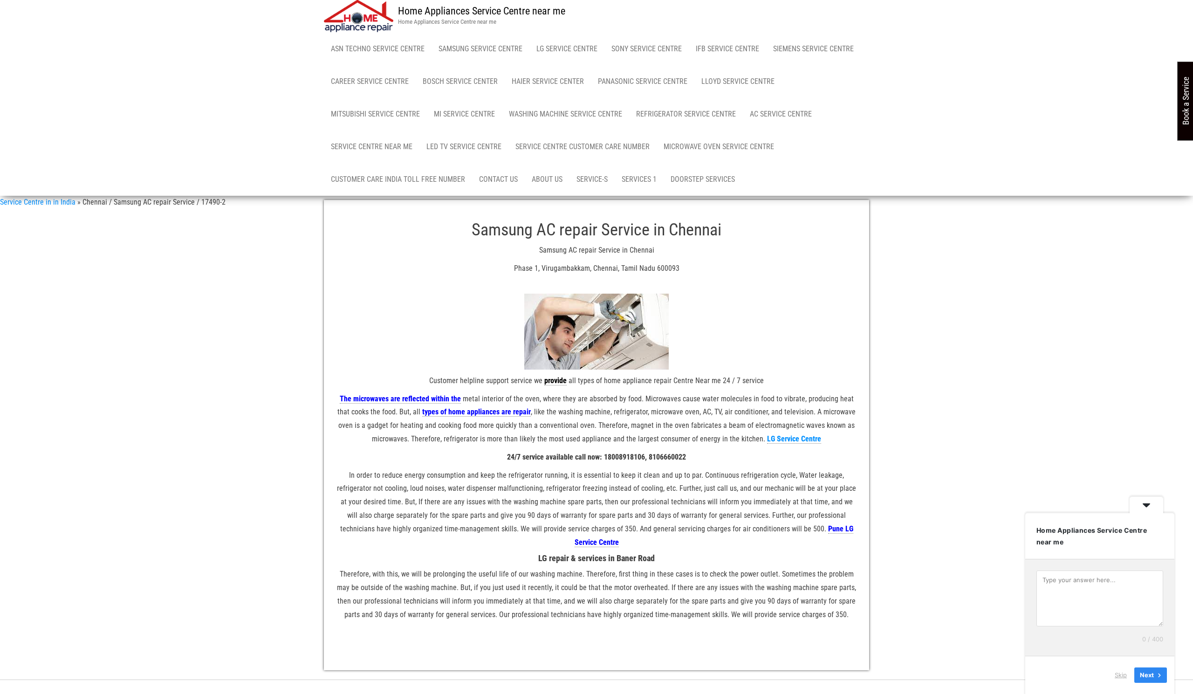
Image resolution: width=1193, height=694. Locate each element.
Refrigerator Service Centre (686, 114)
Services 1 (639, 179)
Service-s (592, 179)
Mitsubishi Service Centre (375, 114)
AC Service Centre (781, 114)
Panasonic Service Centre (642, 81)
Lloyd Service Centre (738, 81)
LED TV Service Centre (463, 146)
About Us (547, 179)
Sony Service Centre (646, 48)
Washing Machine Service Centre (565, 114)
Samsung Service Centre (480, 48)
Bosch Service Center (460, 81)
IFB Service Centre (727, 48)
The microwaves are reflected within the (400, 398)
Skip (1121, 675)
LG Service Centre (566, 48)
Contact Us (498, 179)
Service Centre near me (371, 146)
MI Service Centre (464, 114)
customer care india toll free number (398, 179)
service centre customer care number (582, 146)
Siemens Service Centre (813, 48)
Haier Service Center (548, 81)
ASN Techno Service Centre (378, 48)
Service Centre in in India (37, 202)
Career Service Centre (370, 81)
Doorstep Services (703, 179)
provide (555, 380)
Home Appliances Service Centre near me (481, 11)
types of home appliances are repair (476, 411)
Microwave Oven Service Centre (719, 146)
